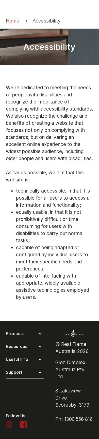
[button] (25, 334)
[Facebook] (23, 424)
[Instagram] (9, 424)
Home (12, 21)
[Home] (74, 333)
